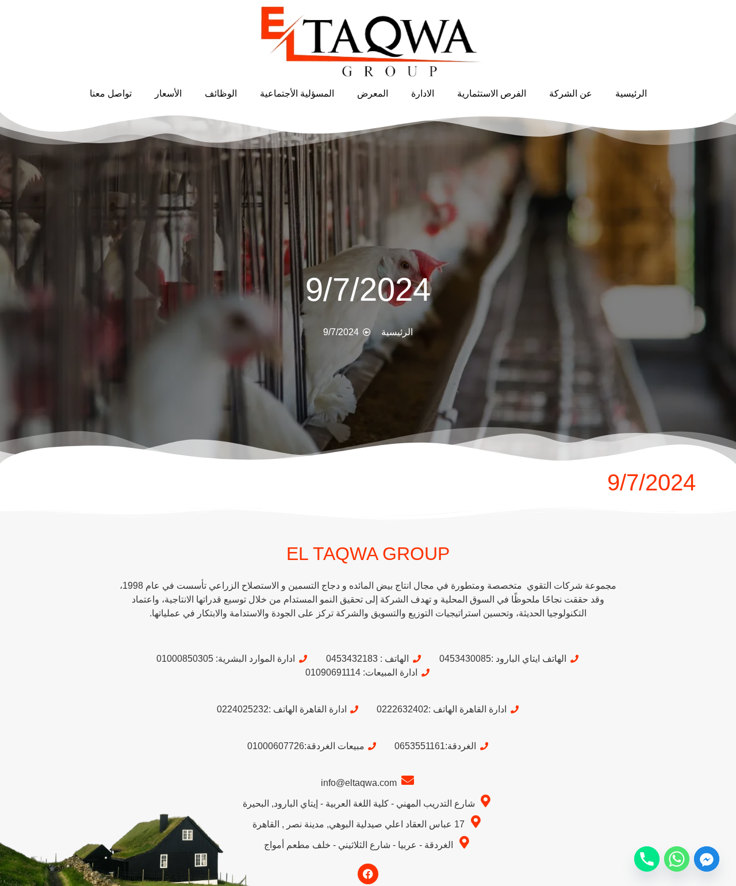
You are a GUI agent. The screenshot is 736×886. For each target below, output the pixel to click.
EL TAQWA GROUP (368, 553)
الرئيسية (631, 93)
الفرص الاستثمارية (491, 93)
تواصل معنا (111, 93)
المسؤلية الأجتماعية (297, 93)
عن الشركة (570, 93)
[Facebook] (368, 874)
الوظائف (221, 93)
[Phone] (647, 859)
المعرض (372, 93)
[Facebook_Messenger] (706, 859)
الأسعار (168, 93)
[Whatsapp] (676, 859)
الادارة (422, 93)
